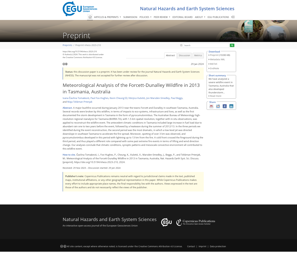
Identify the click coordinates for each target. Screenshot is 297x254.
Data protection (218, 246)
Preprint (214, 55)
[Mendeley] (211, 106)
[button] (181, 45)
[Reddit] (218, 106)
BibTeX (213, 63)
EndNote (214, 68)
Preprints (67, 45)
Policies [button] (145, 17)
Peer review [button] (161, 17)
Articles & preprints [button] (106, 17)
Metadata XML (217, 59)
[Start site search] (232, 45)
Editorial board (182, 17)
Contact (191, 246)
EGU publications (218, 17)
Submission (130, 17)
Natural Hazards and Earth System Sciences (187, 8)
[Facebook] (225, 106)
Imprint (202, 246)
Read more (215, 95)
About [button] (199, 17)
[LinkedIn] (231, 106)
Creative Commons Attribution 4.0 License (160, 246)
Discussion (184, 55)
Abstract (170, 55)
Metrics (198, 55)
